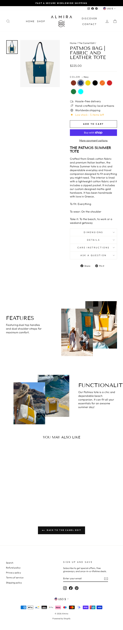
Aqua (81, 92)
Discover (89, 18)
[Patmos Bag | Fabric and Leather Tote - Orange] (24, 494)
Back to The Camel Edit (63, 530)
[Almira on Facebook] (71, 588)
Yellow (88, 83)
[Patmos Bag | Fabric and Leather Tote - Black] (20, 494)
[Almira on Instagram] (65, 588)
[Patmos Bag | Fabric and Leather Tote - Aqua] (20, 497)
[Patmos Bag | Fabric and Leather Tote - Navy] (12, 494)
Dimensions (93, 232)
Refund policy (13, 567)
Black (95, 83)
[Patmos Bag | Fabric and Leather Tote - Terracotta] (8, 494)
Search (9, 562)
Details (93, 240)
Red (109, 83)
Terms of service (14, 577)
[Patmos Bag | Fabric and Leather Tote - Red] (28, 494)
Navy (81, 83)
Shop (41, 21)
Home (30, 21)
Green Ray (73, 92)
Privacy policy (13, 572)
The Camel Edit (86, 43)
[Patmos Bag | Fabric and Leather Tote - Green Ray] (16, 497)
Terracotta (73, 83)
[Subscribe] (106, 578)
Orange (102, 83)
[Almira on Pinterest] (76, 588)
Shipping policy (14, 582)
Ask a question (93, 255)
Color (79, 77)
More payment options (93, 140)
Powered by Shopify (61, 618)
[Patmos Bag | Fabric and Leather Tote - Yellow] (16, 494)
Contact (89, 24)
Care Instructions (93, 247)
